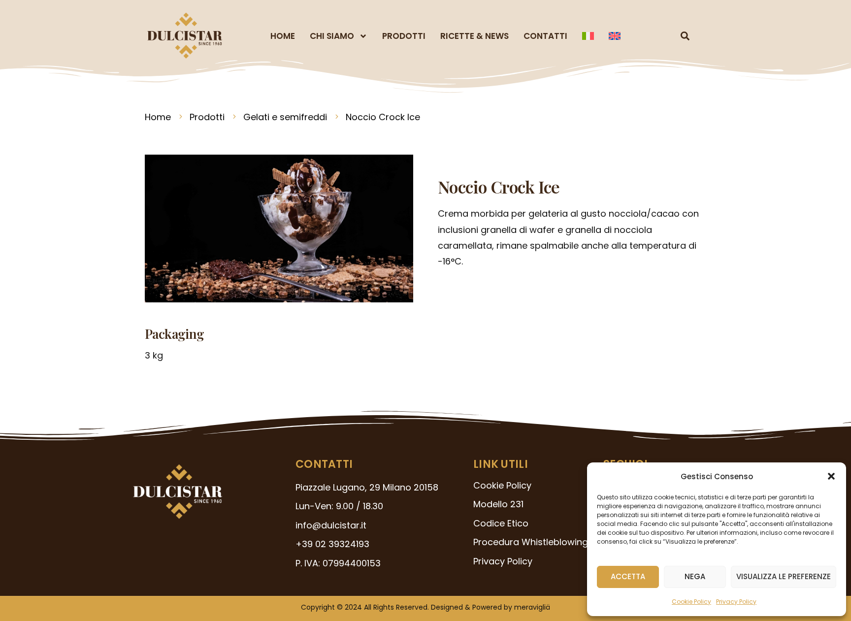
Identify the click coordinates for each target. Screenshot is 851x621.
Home (282, 36)
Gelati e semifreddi (285, 117)
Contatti (545, 36)
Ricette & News (474, 36)
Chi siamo (332, 36)
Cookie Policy (691, 601)
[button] (831, 476)
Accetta (628, 576)
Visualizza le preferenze (783, 576)
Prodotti (404, 36)
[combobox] (664, 36)
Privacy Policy (736, 601)
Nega (695, 576)
